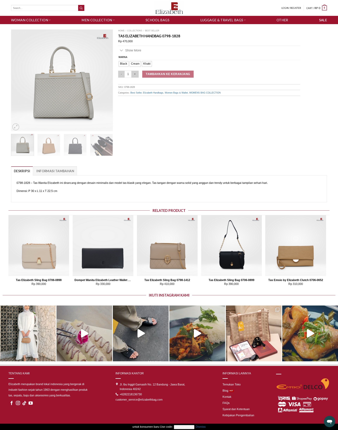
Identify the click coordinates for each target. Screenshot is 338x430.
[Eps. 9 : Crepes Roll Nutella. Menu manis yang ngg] (84, 333)
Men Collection (97, 20)
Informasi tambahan (55, 171)
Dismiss (201, 426)
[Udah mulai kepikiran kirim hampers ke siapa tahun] (254, 333)
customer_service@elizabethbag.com (138, 399)
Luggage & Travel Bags (221, 20)
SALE (323, 20)
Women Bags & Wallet (176, 92)
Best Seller (152, 30)
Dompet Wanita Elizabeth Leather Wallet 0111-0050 (103, 280)
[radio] (123, 64)
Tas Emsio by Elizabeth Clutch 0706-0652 (295, 280)
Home (121, 30)
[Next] (106, 80)
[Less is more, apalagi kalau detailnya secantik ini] (28, 333)
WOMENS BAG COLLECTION (205, 92)
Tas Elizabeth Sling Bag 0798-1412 (167, 280)
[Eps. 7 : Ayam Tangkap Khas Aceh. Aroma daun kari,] (310, 333)
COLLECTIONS (134, 30)
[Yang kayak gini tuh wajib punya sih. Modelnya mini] (141, 333)
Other (282, 20)
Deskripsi (22, 171)
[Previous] (17, 80)
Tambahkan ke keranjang (168, 74)
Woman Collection (29, 20)
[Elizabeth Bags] (169, 8)
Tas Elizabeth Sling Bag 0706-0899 (231, 280)
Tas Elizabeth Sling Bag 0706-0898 (39, 280)
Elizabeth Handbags (153, 92)
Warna (122, 57)
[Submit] (81, 8)
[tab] (22, 170)
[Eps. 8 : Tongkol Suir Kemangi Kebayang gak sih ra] (197, 333)
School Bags (157, 20)
